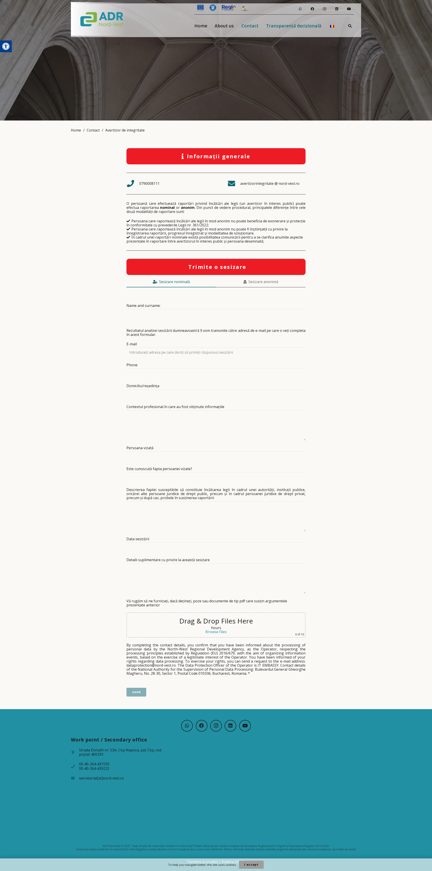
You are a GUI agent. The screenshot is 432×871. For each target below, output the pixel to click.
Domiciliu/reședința (142, 385)
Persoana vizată (139, 447)
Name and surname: (143, 305)
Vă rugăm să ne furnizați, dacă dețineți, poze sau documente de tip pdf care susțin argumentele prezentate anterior (206, 603)
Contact (93, 130)
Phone (131, 364)
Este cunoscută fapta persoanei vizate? (159, 468)
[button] (6, 46)
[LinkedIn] (336, 9)
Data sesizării (137, 538)
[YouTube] (348, 9)
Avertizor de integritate (125, 130)
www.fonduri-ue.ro (216, 853)
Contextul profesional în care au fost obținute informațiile (175, 406)
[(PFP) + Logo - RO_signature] (102, 18)
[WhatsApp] (300, 9)
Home (76, 130)
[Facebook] (312, 9)
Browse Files (216, 631)
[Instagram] (324, 9)
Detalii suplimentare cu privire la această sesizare (168, 559)
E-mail (131, 344)
